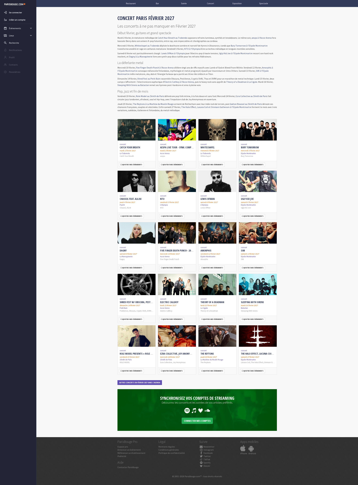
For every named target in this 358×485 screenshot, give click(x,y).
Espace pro (122, 446)
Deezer (206, 465)
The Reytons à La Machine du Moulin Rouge (153, 104)
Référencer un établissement (131, 453)
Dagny (123, 250)
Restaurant (131, 3)
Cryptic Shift (141, 311)
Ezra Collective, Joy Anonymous (178, 353)
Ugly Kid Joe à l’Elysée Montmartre (235, 53)
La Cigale (204, 308)
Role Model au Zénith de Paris (150, 96)
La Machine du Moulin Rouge (212, 360)
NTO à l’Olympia (192, 48)
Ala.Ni (129, 208)
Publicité (121, 456)
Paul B (122, 205)
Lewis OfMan (208, 199)
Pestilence (124, 311)
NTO (161, 208)
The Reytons (207, 353)
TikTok (206, 459)
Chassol (123, 208)
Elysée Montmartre (248, 153)
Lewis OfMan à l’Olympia (173, 53)
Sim (243, 250)
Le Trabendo (125, 153)
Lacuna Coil (245, 362)
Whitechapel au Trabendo (147, 45)
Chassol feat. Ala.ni (131, 199)
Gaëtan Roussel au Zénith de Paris (246, 104)
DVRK (149, 311)
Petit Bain (123, 308)
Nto (162, 199)
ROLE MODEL (125, 362)
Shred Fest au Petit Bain (148, 78)
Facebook (208, 453)
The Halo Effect (257, 362)
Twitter (207, 456)
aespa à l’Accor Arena (262, 37)
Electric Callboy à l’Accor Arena (179, 81)
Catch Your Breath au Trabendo (172, 37)
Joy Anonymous (179, 362)
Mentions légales (166, 446)
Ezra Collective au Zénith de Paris (251, 96)
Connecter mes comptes (197, 420)
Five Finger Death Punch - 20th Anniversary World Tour (191, 250)
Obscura (132, 311)
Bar (157, 3)
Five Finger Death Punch (169, 259)
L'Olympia (164, 205)
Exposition (237, 3)
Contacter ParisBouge (128, 467)
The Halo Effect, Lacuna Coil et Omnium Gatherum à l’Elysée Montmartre (216, 107)
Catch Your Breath (130, 147)
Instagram (208, 449)
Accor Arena (164, 153)
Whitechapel (208, 147)
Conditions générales (168, 449)
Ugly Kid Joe (247, 199)
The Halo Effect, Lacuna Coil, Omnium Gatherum (268, 353)
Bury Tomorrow (250, 147)
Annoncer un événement (129, 449)
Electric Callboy (169, 302)
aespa (162, 156)
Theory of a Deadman (212, 302)
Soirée (184, 3)
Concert (210, 3)
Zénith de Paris (126, 360)
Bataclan (244, 308)
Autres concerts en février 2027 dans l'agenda (139, 382)
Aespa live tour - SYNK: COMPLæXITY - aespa (183, 147)
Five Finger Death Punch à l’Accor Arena (154, 67)
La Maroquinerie (126, 256)
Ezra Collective (166, 362)
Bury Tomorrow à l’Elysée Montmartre (249, 45)
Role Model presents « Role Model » (140, 353)
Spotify (206, 462)
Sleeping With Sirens (252, 302)
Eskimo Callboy (166, 311)
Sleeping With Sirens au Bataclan (133, 85)
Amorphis (206, 250)
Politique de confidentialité (171, 453)
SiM (242, 259)
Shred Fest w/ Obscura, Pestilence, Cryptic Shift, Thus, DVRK (153, 302)
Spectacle (263, 3)
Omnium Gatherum (271, 362)
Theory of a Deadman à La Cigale (241, 81)
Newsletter (208, 446)
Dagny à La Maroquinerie (140, 56)
